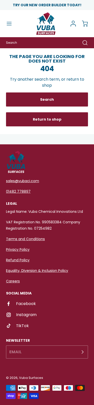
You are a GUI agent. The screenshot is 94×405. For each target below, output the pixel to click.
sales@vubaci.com (22, 180)
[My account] (71, 23)
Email (15, 352)
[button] (11, 23)
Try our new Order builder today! (47, 5)
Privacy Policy (18, 249)
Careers (13, 281)
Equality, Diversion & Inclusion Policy (37, 270)
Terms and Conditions (25, 238)
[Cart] (82, 23)
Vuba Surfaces (31, 378)
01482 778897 (18, 191)
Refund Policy (18, 260)
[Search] (82, 42)
